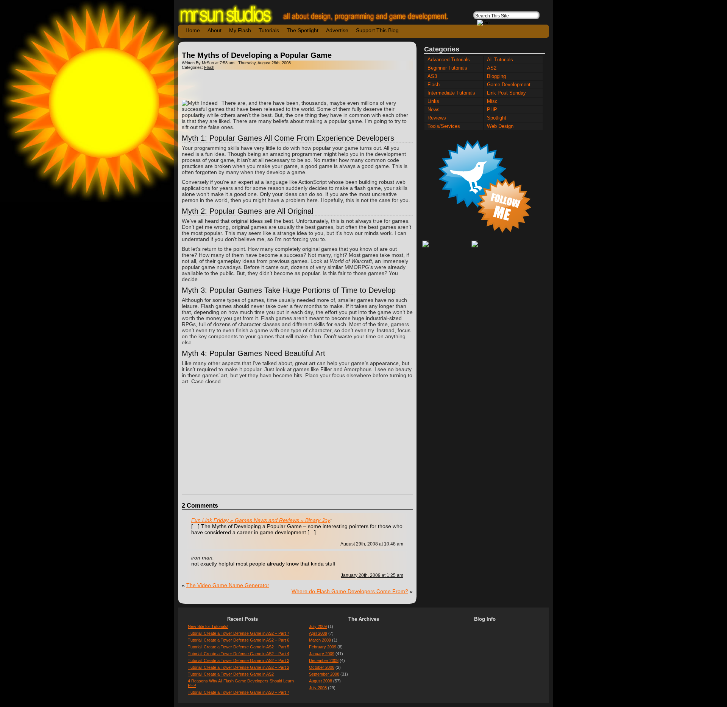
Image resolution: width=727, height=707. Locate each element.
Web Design (500, 126)
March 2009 (320, 640)
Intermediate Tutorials (451, 93)
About (214, 30)
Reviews (436, 118)
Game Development (508, 84)
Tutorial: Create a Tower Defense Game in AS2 (231, 674)
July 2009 (318, 626)
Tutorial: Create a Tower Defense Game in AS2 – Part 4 (238, 653)
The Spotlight (302, 30)
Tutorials (269, 30)
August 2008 (320, 681)
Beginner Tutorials (447, 68)
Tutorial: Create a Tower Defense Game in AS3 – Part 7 (238, 692)
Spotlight (496, 118)
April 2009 (318, 633)
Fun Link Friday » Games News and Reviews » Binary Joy (260, 520)
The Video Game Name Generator (227, 585)
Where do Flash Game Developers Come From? (350, 591)
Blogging (496, 76)
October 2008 (321, 667)
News (433, 109)
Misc (492, 101)
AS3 (432, 76)
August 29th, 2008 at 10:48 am (371, 543)
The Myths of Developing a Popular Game (257, 55)
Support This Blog (377, 30)
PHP (492, 109)
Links (433, 101)
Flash (209, 67)
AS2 (491, 68)
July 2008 (318, 687)
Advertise (337, 30)
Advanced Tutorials (448, 59)
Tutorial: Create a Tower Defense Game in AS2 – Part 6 (238, 640)
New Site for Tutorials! (208, 626)
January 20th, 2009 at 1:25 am (372, 575)
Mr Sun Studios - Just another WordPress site (320, 14)
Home (193, 30)
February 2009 (322, 647)
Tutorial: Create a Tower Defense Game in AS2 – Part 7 (238, 633)
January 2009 (321, 653)
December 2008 (324, 660)
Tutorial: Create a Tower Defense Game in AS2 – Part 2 (238, 667)
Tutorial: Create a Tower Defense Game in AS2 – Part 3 (238, 660)
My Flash (240, 30)
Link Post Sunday (506, 93)
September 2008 (324, 674)
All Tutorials (500, 59)
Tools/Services (443, 126)
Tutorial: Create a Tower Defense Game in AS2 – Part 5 (238, 647)
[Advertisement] (297, 84)
